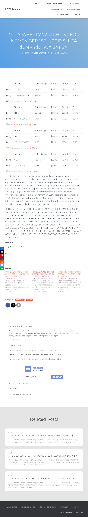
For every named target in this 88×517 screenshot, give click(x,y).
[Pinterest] (2, 255)
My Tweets (13, 388)
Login (37, 4)
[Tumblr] (2, 258)
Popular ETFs (56, 9)
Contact (74, 507)
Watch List (20, 299)
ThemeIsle (79, 512)
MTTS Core (74, 4)
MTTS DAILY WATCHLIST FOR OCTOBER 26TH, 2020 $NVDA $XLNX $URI (36, 355)
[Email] (2, 265)
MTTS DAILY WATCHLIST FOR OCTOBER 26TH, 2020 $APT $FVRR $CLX (36, 351)
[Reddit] (2, 261)
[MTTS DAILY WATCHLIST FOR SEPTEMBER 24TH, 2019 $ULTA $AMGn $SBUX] (18, 281)
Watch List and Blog (55, 4)
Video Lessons (73, 9)
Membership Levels (28, 507)
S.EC (11, 198)
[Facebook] (2, 248)
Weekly (29, 299)
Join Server (57, 377)
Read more (70, 442)
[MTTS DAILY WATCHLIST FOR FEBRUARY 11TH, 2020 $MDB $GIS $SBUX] (71, 281)
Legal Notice (12, 507)
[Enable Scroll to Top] (83, 512)
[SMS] (2, 268)
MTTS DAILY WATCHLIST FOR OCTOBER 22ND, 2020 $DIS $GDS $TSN (35, 359)
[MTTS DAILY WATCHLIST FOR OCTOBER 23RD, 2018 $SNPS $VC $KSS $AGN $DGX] (45, 281)
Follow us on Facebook (20, 394)
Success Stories (63, 14)
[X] (2, 252)
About (77, 14)
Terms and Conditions (47, 507)
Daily (10, 432)
